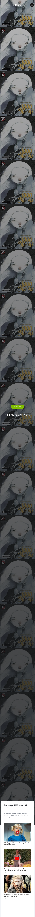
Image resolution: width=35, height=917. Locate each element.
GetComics (17, 5)
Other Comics (17, 407)
